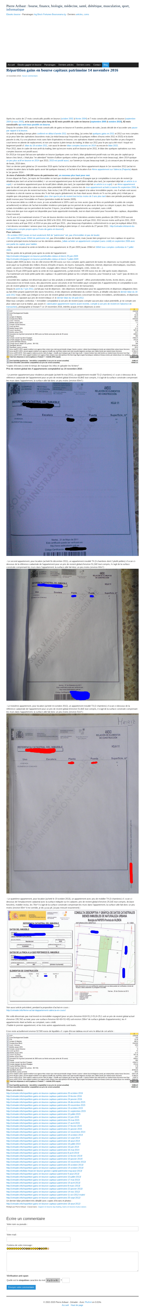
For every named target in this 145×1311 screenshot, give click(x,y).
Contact (97, 65)
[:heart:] (54, 1251)
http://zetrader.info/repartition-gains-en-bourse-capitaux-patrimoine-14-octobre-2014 (44, 1135)
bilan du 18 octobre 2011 (36, 145)
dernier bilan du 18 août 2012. (70, 298)
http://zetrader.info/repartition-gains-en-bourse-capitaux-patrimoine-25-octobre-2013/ (44, 1165)
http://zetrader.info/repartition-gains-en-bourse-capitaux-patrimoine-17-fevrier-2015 (44, 1126)
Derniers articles (66, 65)
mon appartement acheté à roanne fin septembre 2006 (111, 187)
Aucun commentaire (30, 76)
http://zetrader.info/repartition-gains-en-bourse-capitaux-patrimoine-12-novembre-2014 (45, 1132)
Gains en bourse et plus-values (74, 1207)
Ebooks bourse (13, 14)
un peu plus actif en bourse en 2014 (22, 160)
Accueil (11, 65)
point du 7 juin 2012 (24, 289)
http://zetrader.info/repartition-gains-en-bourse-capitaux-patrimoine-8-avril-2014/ (42, 1153)
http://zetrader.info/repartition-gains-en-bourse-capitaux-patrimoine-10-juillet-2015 (43, 1114)
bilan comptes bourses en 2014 (81, 145)
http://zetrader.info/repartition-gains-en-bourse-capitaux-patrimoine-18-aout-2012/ (43, 1203)
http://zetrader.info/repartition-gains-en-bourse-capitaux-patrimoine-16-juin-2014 (42, 1147)
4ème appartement (126, 184)
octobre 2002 (67, 118)
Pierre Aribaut (16, 6)
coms (86, 14)
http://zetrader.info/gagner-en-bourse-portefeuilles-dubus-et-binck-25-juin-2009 (42, 256)
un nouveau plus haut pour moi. (74, 175)
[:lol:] (40, 1248)
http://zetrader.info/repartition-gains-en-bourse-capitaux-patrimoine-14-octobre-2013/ (44, 1168)
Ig (65, 14)
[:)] (8, 1248)
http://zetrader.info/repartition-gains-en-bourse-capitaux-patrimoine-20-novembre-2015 (45, 1105)
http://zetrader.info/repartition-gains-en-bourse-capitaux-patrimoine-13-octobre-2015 (44, 1108)
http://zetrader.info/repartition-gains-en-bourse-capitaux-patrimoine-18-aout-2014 (43, 1141)
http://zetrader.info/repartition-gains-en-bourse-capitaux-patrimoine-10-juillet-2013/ (43, 1177)
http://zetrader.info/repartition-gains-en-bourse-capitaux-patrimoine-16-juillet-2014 (43, 1144)
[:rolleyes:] (44, 1248)
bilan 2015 (113, 145)
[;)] (31, 1248)
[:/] (33, 1248)
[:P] (35, 1248)
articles (79, 14)
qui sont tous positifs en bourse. (34, 124)
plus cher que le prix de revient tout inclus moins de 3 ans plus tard (75, 196)
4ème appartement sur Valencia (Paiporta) (111, 169)
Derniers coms (83, 65)
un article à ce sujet (102, 184)
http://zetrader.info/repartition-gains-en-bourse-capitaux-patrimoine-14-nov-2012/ (43, 1191)
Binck (40, 14)
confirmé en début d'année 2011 (51, 133)
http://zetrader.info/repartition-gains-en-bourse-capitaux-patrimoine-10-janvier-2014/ (44, 1159)
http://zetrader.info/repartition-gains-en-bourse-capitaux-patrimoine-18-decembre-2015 (45, 1102)
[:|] (14, 1248)
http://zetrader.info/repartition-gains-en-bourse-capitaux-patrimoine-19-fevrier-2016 (44, 1096)
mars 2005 (18, 121)
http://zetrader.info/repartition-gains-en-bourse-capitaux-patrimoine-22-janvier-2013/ (44, 1189)
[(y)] (59, 1251)
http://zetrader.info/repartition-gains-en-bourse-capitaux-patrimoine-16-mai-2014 (42, 1150)
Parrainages (50, 65)
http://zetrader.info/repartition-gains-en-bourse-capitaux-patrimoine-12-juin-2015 (42, 1117)
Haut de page (77, 1305)
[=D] (25, 1248)
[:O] (29, 1248)
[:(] (18, 1248)
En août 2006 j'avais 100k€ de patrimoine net (28, 238)
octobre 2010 (114, 121)
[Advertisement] (72, 38)
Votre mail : (12, 1234)
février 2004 (80, 118)
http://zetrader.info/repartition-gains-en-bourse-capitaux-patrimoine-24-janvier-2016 (44, 1099)
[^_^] (57, 1251)
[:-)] (10, 1248)
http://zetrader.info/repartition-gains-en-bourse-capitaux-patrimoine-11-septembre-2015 (46, 1111)
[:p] (37, 1248)
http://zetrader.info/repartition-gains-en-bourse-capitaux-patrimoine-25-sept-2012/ (43, 1197)
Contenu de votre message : (20, 1245)
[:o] (27, 1248)
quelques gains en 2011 (103, 133)
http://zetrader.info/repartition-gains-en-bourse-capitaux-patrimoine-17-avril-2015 (43, 1123)
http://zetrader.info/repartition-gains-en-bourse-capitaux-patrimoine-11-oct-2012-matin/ (45, 1194)
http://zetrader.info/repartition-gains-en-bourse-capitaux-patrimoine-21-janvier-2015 (44, 1129)
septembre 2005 (98, 121)
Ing (35, 14)
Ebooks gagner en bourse (29, 65)
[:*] (48, 1248)
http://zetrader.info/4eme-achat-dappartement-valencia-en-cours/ (36, 1010)
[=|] (16, 1248)
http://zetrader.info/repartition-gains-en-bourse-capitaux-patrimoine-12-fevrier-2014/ (44, 1156)
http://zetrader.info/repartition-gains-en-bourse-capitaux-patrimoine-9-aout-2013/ (42, 1174)
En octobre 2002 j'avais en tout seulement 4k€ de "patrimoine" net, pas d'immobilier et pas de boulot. (54, 235)
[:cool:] (46, 1248)
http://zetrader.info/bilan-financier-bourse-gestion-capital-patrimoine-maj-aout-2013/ (44, 1171)
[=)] (12, 1248)
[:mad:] (42, 1248)
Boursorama (57, 14)
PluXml (88, 1302)
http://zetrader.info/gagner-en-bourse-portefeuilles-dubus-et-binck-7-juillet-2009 (42, 259)
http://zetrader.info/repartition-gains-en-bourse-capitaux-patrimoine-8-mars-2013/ (43, 1186)
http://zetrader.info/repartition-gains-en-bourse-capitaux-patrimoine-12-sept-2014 (43, 1138)
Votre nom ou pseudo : (17, 1224)
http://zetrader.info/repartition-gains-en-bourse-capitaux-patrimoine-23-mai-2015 (42, 1120)
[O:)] (50, 1251)
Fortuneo (47, 14)
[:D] (23, 1248)
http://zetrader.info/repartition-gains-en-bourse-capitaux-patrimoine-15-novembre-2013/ (46, 1162)
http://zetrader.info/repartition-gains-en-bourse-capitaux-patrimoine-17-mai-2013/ (43, 1180)
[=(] (20, 1248)
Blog (106, 65)
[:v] (52, 1251)
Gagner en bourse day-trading (49, 1207)
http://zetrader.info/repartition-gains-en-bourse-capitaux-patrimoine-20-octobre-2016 (44, 1093)
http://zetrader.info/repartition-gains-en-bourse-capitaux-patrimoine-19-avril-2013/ (43, 1183)
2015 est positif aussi (59, 160)
